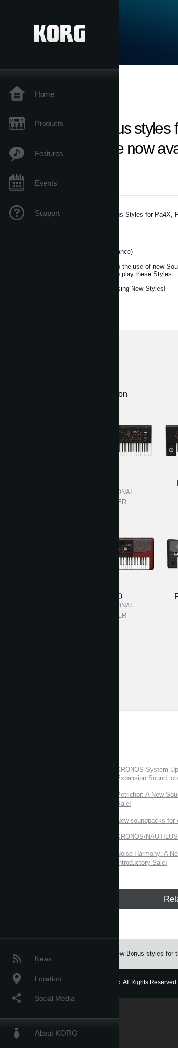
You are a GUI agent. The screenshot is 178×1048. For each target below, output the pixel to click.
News (43, 959)
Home (44, 94)
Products (49, 123)
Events (46, 183)
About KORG (56, 1033)
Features (49, 153)
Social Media (55, 998)
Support (47, 213)
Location (48, 979)
